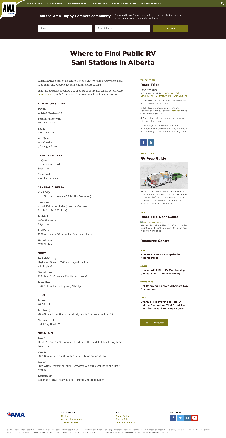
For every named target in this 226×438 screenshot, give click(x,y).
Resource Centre (151, 3)
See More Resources (154, 323)
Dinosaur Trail (34, 3)
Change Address (69, 422)
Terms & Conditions (125, 422)
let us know (44, 94)
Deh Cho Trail (100, 3)
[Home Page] (13, 10)
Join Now (170, 28)
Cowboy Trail (55, 3)
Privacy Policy (122, 419)
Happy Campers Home (124, 3)
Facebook (175, 111)
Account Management (72, 419)
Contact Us (66, 416)
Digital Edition (122, 416)
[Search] (222, 3)
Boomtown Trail (77, 3)
